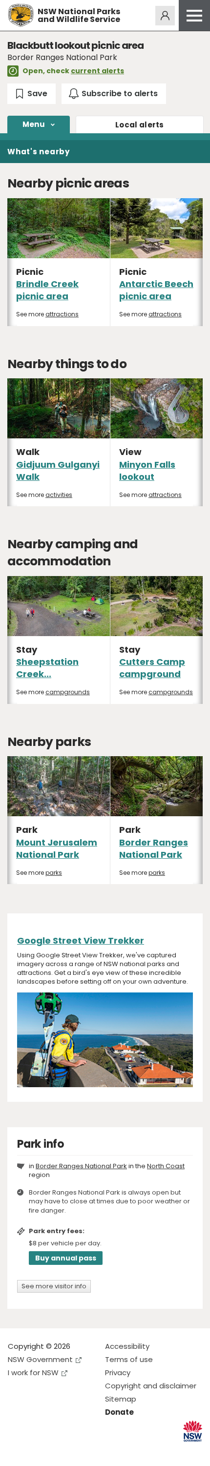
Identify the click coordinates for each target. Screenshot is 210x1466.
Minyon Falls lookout (147, 470)
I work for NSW (33, 1372)
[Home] (21, 15)
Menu (33, 124)
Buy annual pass (65, 1258)
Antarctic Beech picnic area (156, 290)
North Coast (166, 1166)
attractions (62, 314)
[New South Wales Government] (192, 1431)
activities (58, 495)
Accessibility (127, 1346)
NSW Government (40, 1359)
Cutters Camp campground (152, 668)
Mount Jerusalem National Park (56, 848)
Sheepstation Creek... (47, 668)
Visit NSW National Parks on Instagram (38, 1451)
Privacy (117, 1372)
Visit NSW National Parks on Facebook (17, 1451)
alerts (139, 125)
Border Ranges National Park (153, 848)
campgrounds (67, 692)
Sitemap (120, 1399)
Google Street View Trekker (80, 940)
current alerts (97, 71)
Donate (119, 1412)
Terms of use (129, 1359)
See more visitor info (53, 1286)
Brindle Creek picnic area (47, 290)
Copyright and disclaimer (150, 1386)
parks (53, 872)
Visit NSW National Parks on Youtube (59, 1451)
